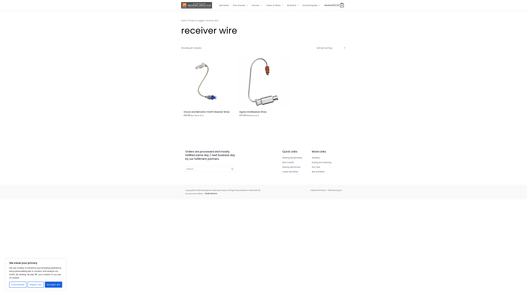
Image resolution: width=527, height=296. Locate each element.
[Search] (232, 169)
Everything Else (310, 5)
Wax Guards (239, 5)
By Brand (291, 5)
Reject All (36, 284)
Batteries (224, 5)
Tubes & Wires (273, 5)
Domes (255, 5)
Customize (17, 284)
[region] (35, 274)
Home (184, 20)
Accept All (53, 284)
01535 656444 (211, 193)
